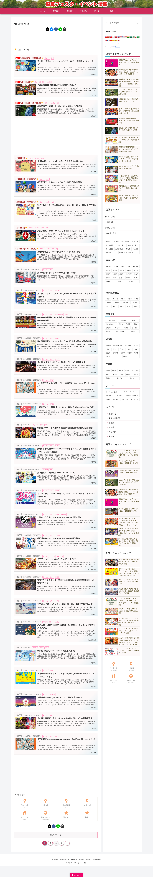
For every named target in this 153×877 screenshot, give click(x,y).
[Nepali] (136, 37)
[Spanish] (113, 41)
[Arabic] (138, 37)
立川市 (129, 306)
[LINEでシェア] (60, 29)
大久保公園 (109, 245)
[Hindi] (128, 37)
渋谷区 (108, 278)
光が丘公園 (135, 241)
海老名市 (117, 328)
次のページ (56, 835)
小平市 (136, 299)
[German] (111, 41)
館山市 (132, 378)
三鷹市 (108, 299)
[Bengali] (131, 37)
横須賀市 (108, 328)
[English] (106, 37)
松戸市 (115, 374)
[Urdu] (133, 37)
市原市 (121, 370)
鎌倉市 (133, 331)
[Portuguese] (116, 41)
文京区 (136, 270)
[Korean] (113, 37)
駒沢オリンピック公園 (126, 252)
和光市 (122, 349)
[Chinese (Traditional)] (111, 37)
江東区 (136, 274)
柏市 (122, 374)
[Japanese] (118, 41)
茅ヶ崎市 (134, 328)
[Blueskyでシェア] (51, 29)
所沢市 (108, 353)
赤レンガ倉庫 (120, 331)
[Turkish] (106, 41)
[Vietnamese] (116, 37)
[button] (64, 29)
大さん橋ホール (110, 324)
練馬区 (128, 278)
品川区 (115, 270)
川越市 (136, 349)
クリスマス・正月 (111, 392)
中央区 (116, 266)
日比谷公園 (110, 228)
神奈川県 (74, 859)
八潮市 (108, 349)
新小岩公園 (109, 249)
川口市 (129, 349)
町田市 (115, 306)
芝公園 (128, 249)
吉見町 (115, 349)
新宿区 (108, 274)
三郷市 (136, 345)
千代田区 (135, 266)
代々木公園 (110, 217)
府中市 (117, 302)
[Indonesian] (121, 37)
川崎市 (121, 324)
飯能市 (125, 356)
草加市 (136, 353)
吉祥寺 (123, 299)
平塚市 (128, 324)
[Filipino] (118, 37)
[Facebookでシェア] (56, 29)
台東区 (108, 270)
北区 (129, 266)
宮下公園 (120, 245)
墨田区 (122, 270)
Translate (117, 46)
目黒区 (121, 278)
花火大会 (115, 399)
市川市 (127, 370)
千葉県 (88, 859)
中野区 (123, 266)
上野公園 (109, 222)
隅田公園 (108, 252)
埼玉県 (81, 859)
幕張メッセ (135, 370)
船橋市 (136, 374)
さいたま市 (128, 345)
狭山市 (130, 353)
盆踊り (108, 399)
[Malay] (123, 37)
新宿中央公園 (132, 245)
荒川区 (136, 278)
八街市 (108, 370)
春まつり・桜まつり (132, 396)
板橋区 (121, 274)
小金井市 (108, 302)
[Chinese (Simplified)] (108, 37)
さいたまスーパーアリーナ (114, 345)
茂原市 (108, 378)
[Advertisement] (56, 39)
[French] (108, 41)
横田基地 (125, 302)
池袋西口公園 (119, 249)
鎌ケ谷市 (120, 378)
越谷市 (108, 356)
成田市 (108, 374)
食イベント (134, 399)
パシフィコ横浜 (110, 320)
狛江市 (108, 306)
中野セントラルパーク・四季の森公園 (117, 241)
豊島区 (120, 281)
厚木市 (134, 320)
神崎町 (128, 374)
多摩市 (130, 299)
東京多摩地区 (64, 859)
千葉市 (114, 370)
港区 (114, 278)
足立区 (131, 281)
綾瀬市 (126, 328)
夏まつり (120, 396)
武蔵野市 (134, 302)
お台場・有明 (110, 233)
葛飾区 (108, 281)
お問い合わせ (96, 859)
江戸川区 (129, 274)
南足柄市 (123, 320)
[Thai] (126, 37)
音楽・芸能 (124, 399)
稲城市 (122, 306)
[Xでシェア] (47, 29)
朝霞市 (123, 353)
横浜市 (136, 324)
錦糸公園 (135, 249)
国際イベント (110, 396)
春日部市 (115, 353)
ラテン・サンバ (129, 392)
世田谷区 (108, 266)
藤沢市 (108, 331)
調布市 (136, 306)
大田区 (129, 270)
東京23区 (55, 859)
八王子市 (115, 299)
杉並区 (115, 274)
